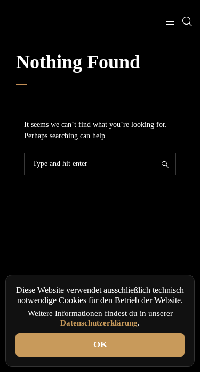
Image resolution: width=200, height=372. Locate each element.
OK (100, 344)
